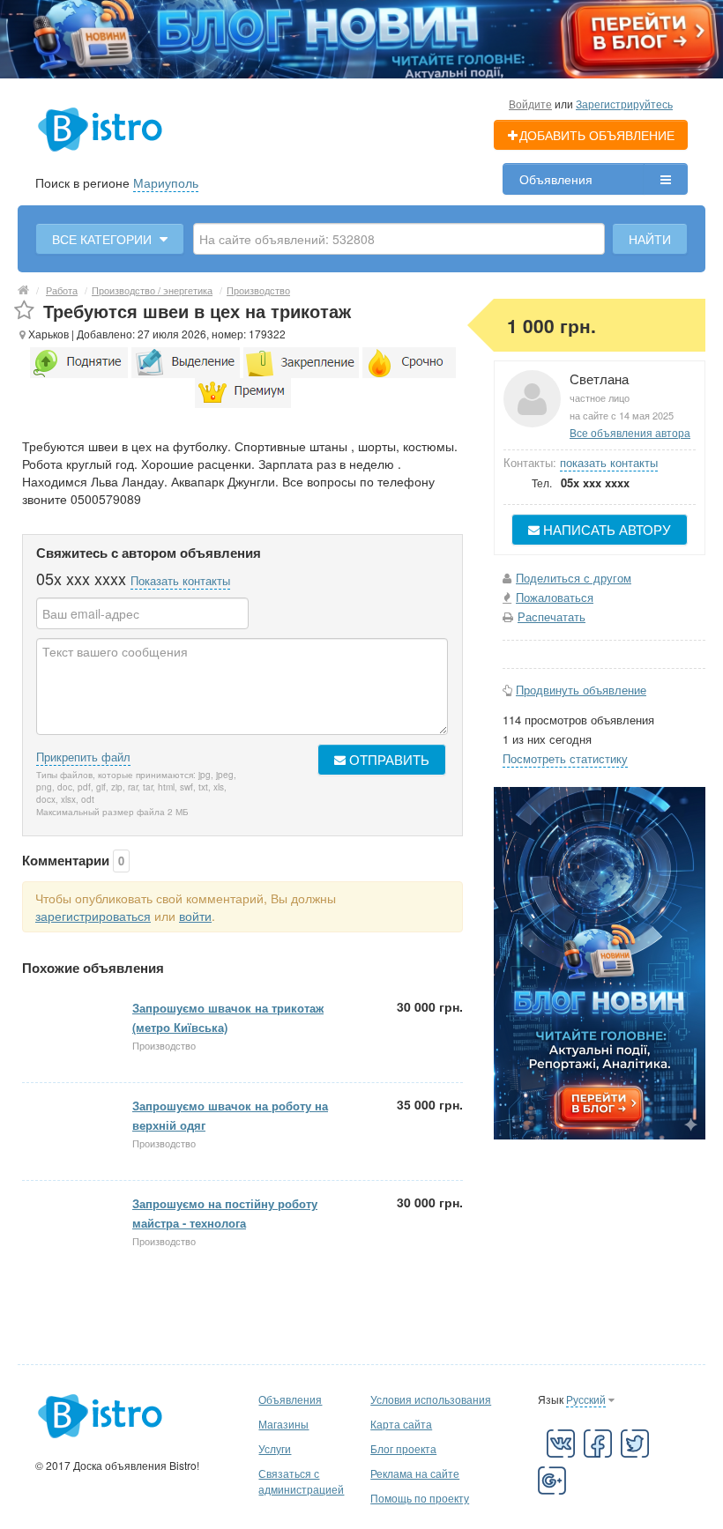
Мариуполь (165, 182)
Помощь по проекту (419, 1497)
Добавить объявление (597, 135)
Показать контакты (180, 580)
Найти (650, 239)
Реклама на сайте (414, 1473)
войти (195, 915)
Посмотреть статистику (565, 758)
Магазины (283, 1423)
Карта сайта (401, 1423)
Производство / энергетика (152, 290)
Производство (258, 290)
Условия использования (430, 1399)
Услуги (274, 1448)
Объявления (556, 179)
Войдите (530, 103)
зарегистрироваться (93, 915)
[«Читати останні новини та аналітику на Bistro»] (361, 37)
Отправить (387, 759)
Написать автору (605, 529)
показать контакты (609, 462)
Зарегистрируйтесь (624, 103)
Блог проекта (403, 1448)
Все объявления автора (630, 432)
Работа (62, 290)
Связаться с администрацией (301, 1481)
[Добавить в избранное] (24, 311)
